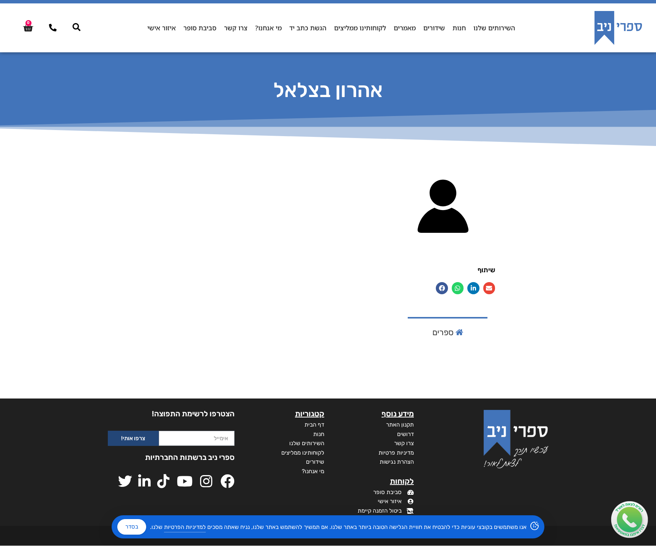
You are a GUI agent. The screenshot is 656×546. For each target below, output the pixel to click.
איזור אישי (161, 28)
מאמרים (405, 28)
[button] (489, 288)
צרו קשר (236, 28)
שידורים (434, 28)
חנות (459, 28)
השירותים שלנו (494, 28)
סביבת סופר (199, 28)
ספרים (444, 332)
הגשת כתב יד (307, 28)
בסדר (131, 526)
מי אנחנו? (268, 28)
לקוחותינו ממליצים (360, 28)
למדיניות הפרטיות (185, 527)
